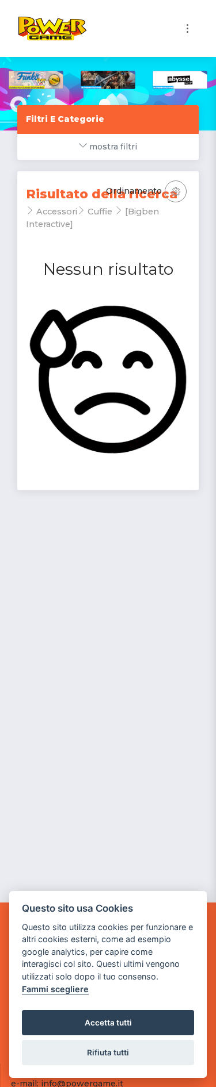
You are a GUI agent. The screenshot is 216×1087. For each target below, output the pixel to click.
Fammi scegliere (55, 989)
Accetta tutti (108, 1022)
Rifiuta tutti (108, 1052)
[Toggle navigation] (187, 28)
